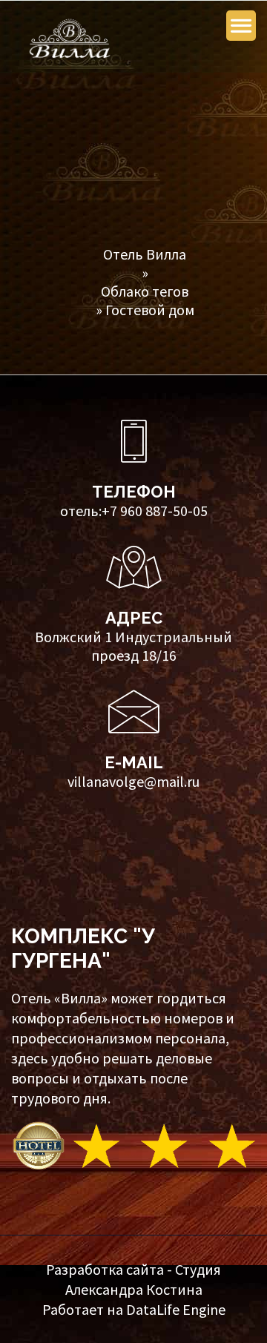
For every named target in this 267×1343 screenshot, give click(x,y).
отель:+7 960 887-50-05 (134, 510)
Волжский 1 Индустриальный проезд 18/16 (133, 645)
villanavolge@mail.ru (133, 781)
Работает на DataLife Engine (133, 1309)
